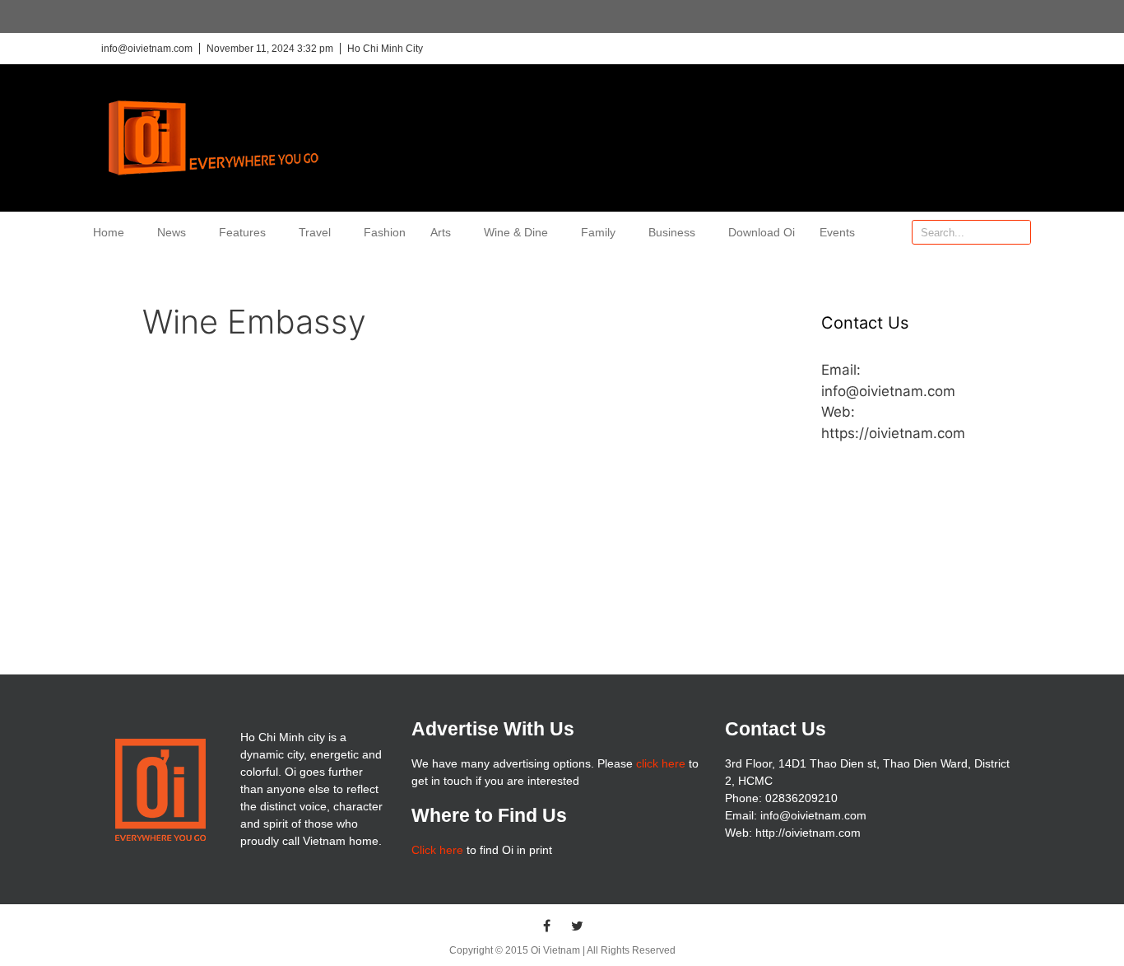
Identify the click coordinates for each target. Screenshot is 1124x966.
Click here (437, 849)
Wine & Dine (516, 232)
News (171, 232)
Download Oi (761, 232)
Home (108, 232)
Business (671, 232)
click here (660, 763)
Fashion (385, 232)
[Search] (1018, 232)
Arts (440, 232)
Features (242, 232)
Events (837, 232)
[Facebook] (547, 925)
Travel (315, 232)
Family (598, 232)
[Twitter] (577, 925)
